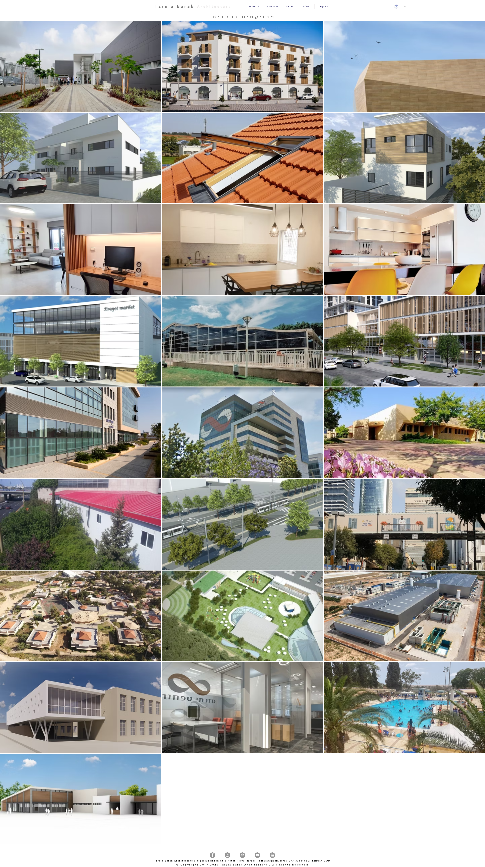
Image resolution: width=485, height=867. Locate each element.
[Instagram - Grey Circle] (227, 855)
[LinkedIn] (272, 855)
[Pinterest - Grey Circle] (242, 855)
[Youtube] (257, 855)
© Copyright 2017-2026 (197, 864)
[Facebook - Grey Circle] (212, 855)
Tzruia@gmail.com (272, 860)
